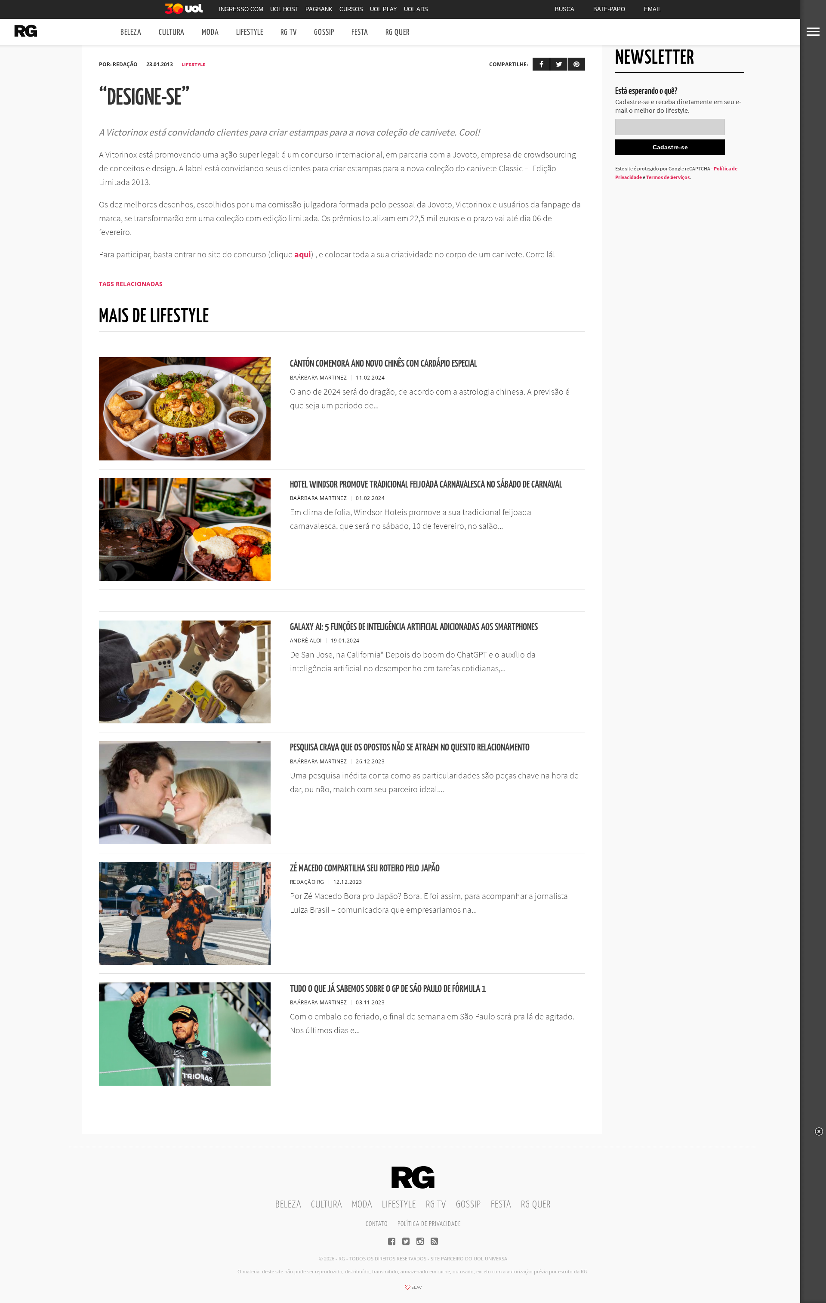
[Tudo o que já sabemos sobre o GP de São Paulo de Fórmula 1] (185, 1083)
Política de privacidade (429, 1224)
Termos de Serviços (668, 177)
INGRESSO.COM (241, 9)
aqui (302, 254)
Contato (377, 1224)
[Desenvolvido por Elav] (413, 1290)
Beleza (131, 32)
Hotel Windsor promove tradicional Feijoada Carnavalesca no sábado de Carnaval (426, 485)
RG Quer (397, 32)
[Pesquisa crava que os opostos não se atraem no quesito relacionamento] (185, 841)
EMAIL (652, 9)
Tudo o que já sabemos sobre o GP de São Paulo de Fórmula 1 (388, 989)
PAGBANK (319, 9)
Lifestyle (249, 32)
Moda (210, 32)
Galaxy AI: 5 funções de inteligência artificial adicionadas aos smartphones (414, 627)
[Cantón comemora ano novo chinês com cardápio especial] (185, 458)
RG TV (288, 32)
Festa (359, 32)
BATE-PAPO (609, 9)
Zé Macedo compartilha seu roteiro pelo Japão (365, 869)
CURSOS (351, 9)
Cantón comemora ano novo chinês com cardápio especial (383, 364)
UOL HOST (284, 9)
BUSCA (564, 9)
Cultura (172, 32)
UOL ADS (416, 9)
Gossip (324, 32)
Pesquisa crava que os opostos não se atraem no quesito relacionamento (410, 748)
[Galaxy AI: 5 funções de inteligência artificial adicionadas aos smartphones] (185, 721)
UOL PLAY (383, 9)
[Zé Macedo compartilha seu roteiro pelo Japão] (185, 962)
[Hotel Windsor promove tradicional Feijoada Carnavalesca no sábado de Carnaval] (185, 578)
